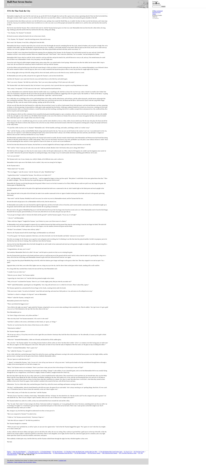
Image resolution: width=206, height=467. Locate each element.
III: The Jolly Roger (57, 451)
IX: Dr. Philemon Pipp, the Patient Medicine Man (38, 453)
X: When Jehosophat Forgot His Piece (63, 453)
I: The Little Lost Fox (33, 451)
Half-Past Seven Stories (19, 1)
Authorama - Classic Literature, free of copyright (19, 462)
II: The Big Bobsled (46, 451)
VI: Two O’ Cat (128, 451)
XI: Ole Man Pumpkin (80, 453)
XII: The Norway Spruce (94, 453)
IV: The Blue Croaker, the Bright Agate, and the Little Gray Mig (80, 451)
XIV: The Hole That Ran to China (127, 453)
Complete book (62, 460)
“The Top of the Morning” (19, 451)
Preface (9, 451)
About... (34, 462)
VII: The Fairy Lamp (139, 451)
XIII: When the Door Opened (109, 453)
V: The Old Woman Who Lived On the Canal (110, 451)
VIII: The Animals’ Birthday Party (15, 453)
